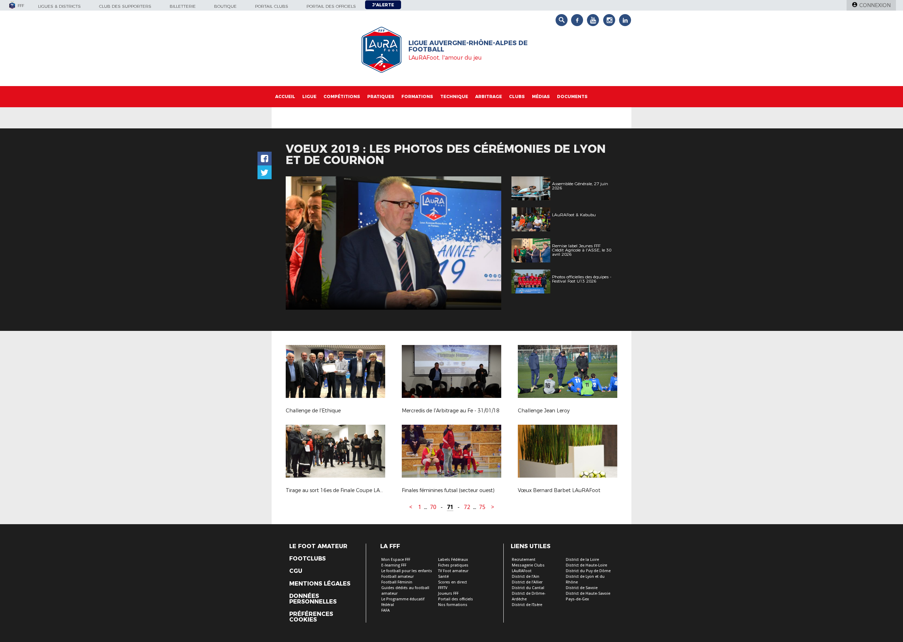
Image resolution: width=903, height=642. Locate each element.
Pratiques (380, 96)
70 (433, 507)
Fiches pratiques (453, 565)
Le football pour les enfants (406, 571)
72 (467, 507)
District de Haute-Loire (586, 565)
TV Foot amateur (453, 571)
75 (482, 507)
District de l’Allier (527, 582)
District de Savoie (582, 588)
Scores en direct (452, 582)
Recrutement (523, 559)
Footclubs (307, 559)
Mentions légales (319, 584)
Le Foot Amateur (318, 546)
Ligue (309, 96)
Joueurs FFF (448, 593)
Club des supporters (125, 6)
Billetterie (183, 6)
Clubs (517, 96)
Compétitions (341, 96)
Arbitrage (488, 96)
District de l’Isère (527, 604)
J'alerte (383, 4)
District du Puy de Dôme (588, 571)
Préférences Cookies (311, 617)
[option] (393, 243)
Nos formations (452, 604)
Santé (443, 576)
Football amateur (397, 576)
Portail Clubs (271, 6)
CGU (295, 571)
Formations (417, 96)
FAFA (385, 610)
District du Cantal (528, 588)
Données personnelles (313, 599)
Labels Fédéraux (453, 559)
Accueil (285, 96)
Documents (572, 96)
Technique (454, 96)
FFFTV (442, 588)
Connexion (875, 5)
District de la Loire (582, 559)
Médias (541, 96)
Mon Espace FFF (395, 559)
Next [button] (488, 244)
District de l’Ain (525, 576)
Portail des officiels (331, 6)
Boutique (225, 6)
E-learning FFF (393, 565)
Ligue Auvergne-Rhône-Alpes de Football (468, 46)
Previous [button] (297, 244)
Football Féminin (396, 582)
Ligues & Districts (59, 6)
